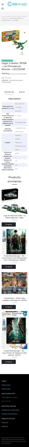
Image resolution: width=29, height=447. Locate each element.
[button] (24, 32)
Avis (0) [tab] (22, 92)
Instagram (5, 426)
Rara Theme (15, 441)
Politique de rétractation (9, 414)
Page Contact (6, 389)
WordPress (7, 443)
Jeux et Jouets (6, 82)
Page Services (6, 385)
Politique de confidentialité (10, 410)
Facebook (5, 422)
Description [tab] (9, 92)
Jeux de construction (16, 80)
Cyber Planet (17, 437)
